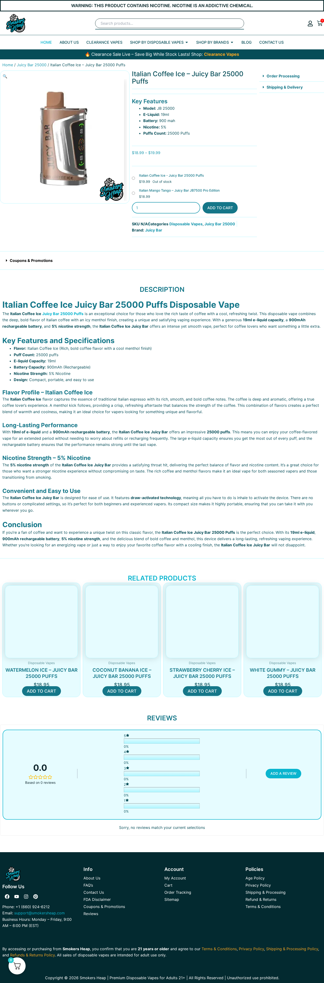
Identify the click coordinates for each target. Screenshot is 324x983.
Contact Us (93, 892)
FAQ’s (88, 885)
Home (7, 64)
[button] (5, 76)
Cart (168, 885)
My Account (175, 878)
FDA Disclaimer (97, 899)
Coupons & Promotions (31, 260)
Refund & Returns (260, 899)
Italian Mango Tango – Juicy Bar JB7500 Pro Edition (179, 190)
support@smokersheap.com (39, 913)
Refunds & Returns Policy (32, 955)
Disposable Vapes (186, 224)
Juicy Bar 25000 (31, 64)
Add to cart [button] (41, 691)
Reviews (90, 913)
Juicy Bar (153, 230)
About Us (91, 878)
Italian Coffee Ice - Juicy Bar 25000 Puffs (171, 175)
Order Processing (283, 76)
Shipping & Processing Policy (292, 948)
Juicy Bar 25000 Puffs (62, 313)
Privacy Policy (258, 885)
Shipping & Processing (265, 892)
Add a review (283, 773)
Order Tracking (177, 892)
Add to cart (220, 207)
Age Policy (255, 878)
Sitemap (171, 899)
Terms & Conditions (263, 906)
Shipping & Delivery (285, 87)
